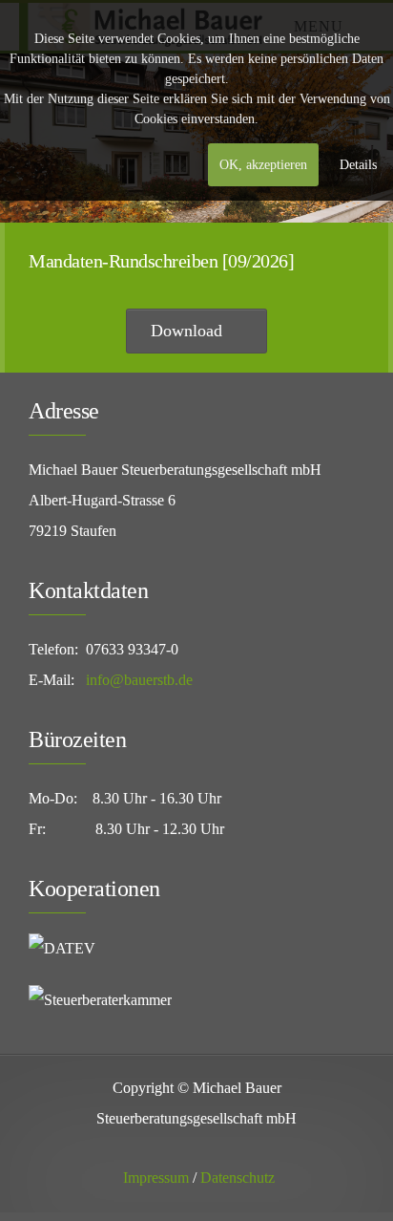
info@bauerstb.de (139, 680)
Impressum (156, 1177)
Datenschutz (237, 1177)
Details (358, 165)
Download (189, 330)
